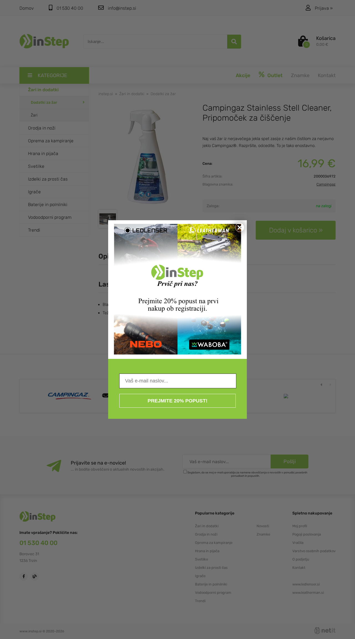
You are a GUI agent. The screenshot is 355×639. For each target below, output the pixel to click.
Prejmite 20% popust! (177, 401)
